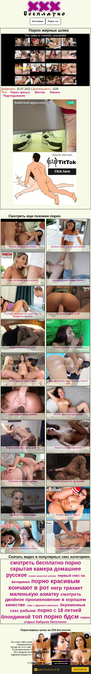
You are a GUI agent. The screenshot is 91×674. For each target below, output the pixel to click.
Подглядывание (14, 95)
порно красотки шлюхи (42, 576)
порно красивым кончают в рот (44, 584)
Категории (37, 21)
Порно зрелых (20, 92)
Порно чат (53, 21)
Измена (55, 92)
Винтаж (40, 92)
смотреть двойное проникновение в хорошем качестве (45, 599)
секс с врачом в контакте (42, 605)
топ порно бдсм (55, 616)
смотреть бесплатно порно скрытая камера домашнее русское (43, 569)
